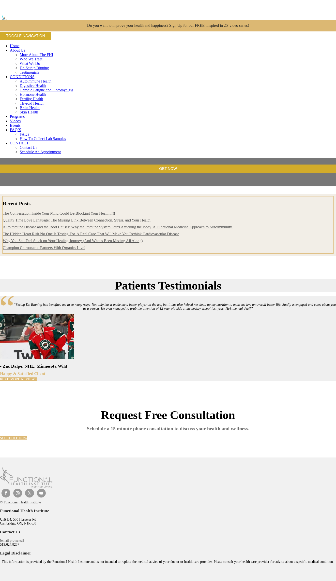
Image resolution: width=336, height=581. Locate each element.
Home (14, 46)
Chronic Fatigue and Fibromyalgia (46, 90)
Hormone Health (33, 94)
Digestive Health (33, 85)
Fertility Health (31, 99)
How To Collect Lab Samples (43, 139)
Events (15, 125)
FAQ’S (15, 130)
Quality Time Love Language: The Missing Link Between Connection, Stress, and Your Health (77, 220)
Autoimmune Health (35, 81)
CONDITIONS (22, 77)
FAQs (24, 134)
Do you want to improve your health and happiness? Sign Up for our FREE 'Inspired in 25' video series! (168, 25)
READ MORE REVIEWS (18, 379)
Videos (15, 121)
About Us (17, 50)
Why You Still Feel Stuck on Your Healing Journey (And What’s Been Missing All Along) (73, 241)
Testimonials (29, 72)
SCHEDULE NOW (13, 438)
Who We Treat (31, 59)
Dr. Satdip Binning (34, 68)
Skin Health (29, 112)
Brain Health (30, 108)
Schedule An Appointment (40, 152)
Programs (17, 116)
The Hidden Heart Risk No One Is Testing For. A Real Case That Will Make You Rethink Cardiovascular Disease (91, 234)
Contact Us (28, 147)
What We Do (30, 63)
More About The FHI (36, 55)
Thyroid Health (32, 103)
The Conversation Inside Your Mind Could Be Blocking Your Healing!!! (59, 213)
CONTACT (19, 143)
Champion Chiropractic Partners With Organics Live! (44, 248)
